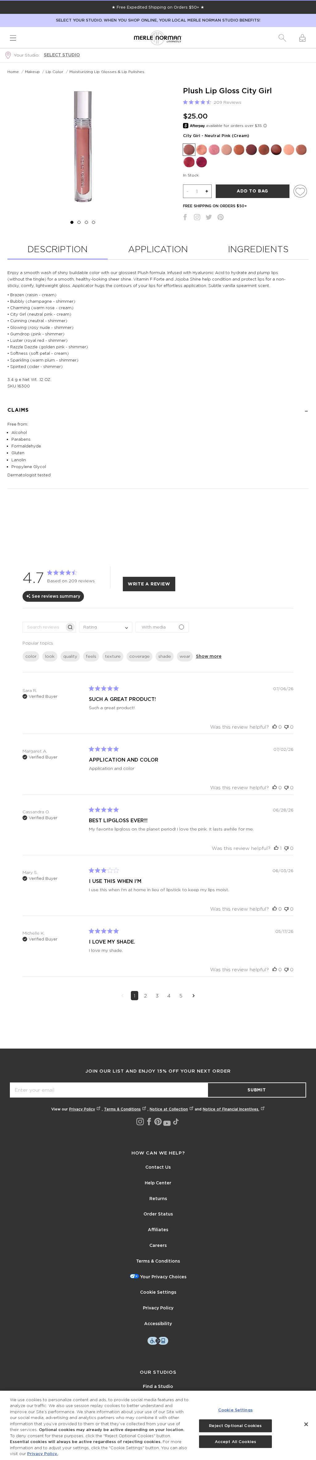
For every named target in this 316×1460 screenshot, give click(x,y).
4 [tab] (93, 222)
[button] (282, 38)
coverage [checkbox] (139, 656)
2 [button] (145, 996)
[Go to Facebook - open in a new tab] (149, 1121)
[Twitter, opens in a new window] (209, 218)
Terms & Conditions (122, 1109)
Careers (158, 1245)
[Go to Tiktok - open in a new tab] (176, 1121)
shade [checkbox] (164, 656)
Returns (158, 1198)
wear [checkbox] (185, 656)
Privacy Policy (82, 1109)
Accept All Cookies (235, 1441)
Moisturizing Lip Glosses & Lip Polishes (106, 71)
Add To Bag (252, 191)
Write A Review (149, 584)
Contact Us (158, 1167)
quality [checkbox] (70, 656)
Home (13, 71)
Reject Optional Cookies (235, 1425)
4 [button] (169, 996)
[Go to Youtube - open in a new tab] (167, 1123)
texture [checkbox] (113, 656)
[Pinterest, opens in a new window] (220, 218)
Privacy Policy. (42, 1453)
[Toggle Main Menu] (13, 38)
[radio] (189, 150)
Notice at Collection (169, 1109)
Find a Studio (158, 1386)
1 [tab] (72, 222)
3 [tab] (86, 222)
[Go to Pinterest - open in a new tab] (158, 1121)
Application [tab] (158, 249)
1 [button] (134, 996)
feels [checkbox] (91, 656)
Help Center (158, 1183)
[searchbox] (43, 627)
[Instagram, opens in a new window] (197, 218)
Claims (18, 410)
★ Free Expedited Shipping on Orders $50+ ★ (158, 7)
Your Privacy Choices (163, 1277)
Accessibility (158, 1323)
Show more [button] (209, 656)
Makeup (32, 71)
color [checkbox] (30, 656)
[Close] (306, 1424)
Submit (256, 1090)
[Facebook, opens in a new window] (185, 218)
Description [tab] (57, 249)
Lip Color (54, 71)
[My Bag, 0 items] (302, 38)
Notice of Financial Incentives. (231, 1109)
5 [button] (180, 996)
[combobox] (105, 627)
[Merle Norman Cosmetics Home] (158, 37)
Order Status (158, 1214)
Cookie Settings (158, 1292)
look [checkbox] (50, 656)
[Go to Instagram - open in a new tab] (140, 1121)
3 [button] (157, 996)
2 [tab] (79, 222)
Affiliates (158, 1229)
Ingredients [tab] (258, 249)
